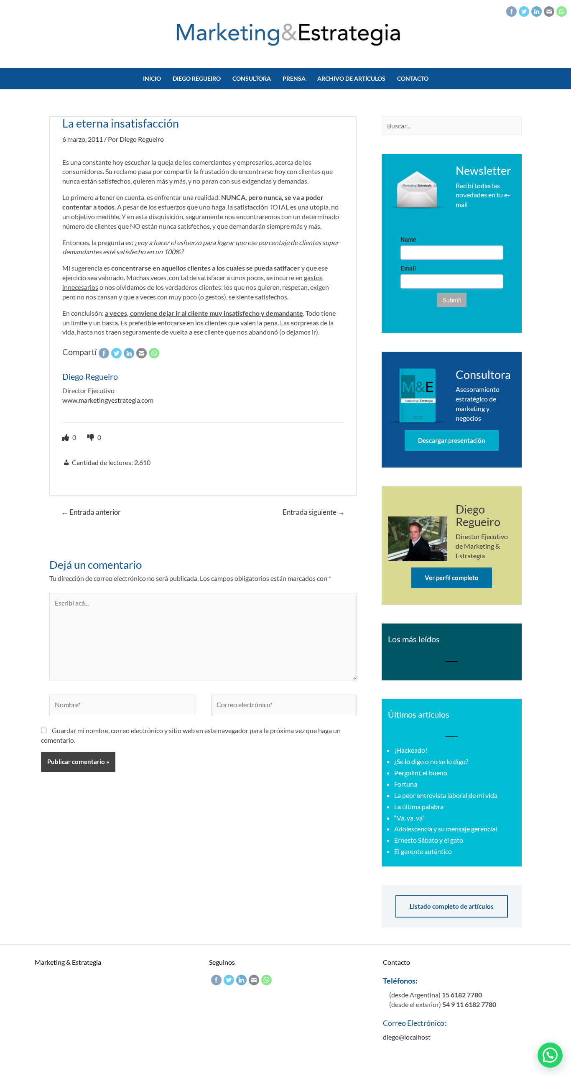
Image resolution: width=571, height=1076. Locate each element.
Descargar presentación (451, 440)
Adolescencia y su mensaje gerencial (445, 829)
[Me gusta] (66, 437)
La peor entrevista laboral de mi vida (445, 795)
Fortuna (405, 784)
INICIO (152, 78)
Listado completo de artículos (452, 906)
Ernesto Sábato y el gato (428, 840)
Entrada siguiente (314, 512)
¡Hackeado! (410, 750)
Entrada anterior (91, 512)
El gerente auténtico (423, 851)
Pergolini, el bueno (420, 773)
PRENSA (294, 78)
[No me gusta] (91, 437)
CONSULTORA (251, 78)
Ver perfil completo (452, 577)
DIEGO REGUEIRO (197, 78)
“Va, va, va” (409, 818)
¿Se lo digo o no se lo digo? (431, 761)
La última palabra (419, 806)
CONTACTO (412, 78)
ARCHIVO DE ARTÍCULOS (351, 78)
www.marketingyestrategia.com (107, 400)
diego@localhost (407, 1037)
